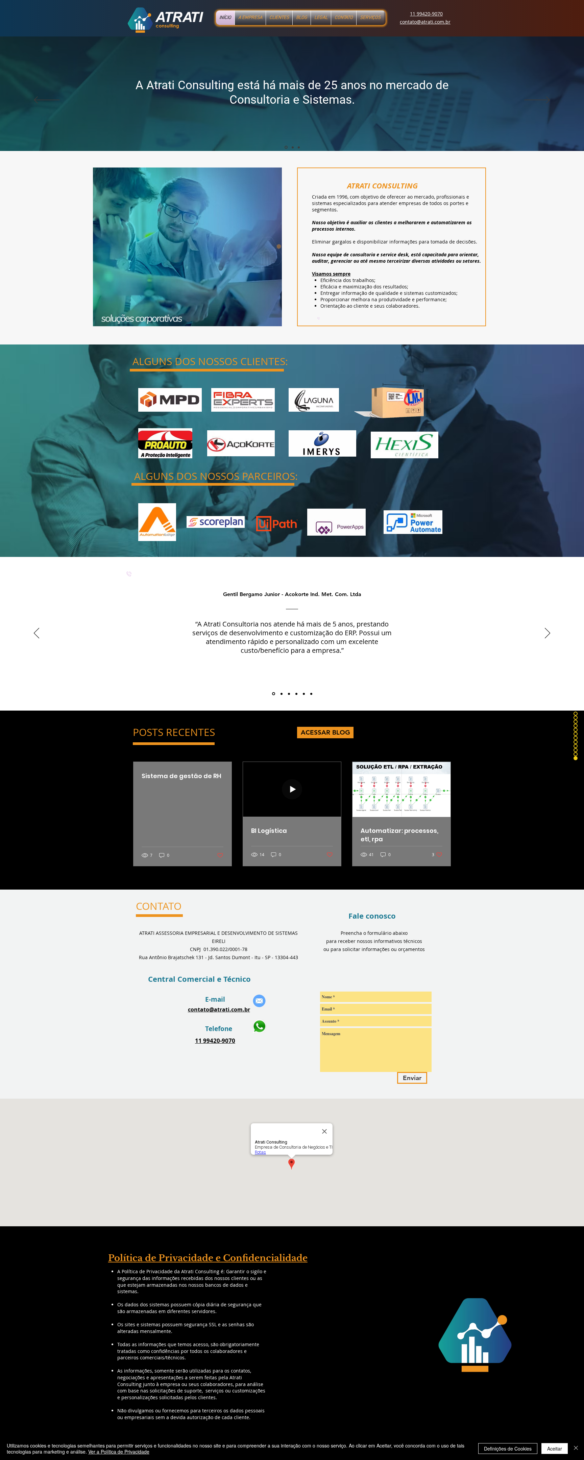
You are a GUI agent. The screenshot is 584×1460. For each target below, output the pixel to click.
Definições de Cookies (508, 1448)
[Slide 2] (293, 147)
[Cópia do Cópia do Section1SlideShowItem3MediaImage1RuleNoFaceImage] (304, 694)
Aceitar (554, 1448)
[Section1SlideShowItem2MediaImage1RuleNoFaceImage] (282, 694)
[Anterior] (47, 100)
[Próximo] (537, 100)
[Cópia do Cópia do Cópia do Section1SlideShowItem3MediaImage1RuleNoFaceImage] (311, 694)
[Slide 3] (299, 147)
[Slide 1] (286, 147)
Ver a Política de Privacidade (118, 1451)
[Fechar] (576, 1448)
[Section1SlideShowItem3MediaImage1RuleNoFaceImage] (289, 694)
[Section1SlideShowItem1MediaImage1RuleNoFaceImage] (273, 693)
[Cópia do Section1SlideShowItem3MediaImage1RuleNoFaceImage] (296, 694)
